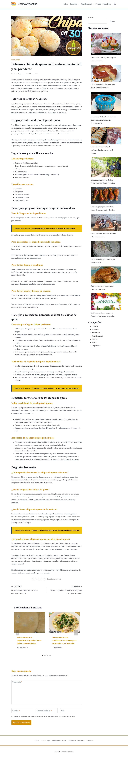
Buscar (90, 17)
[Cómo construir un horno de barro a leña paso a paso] (106, 222)
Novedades (107, 4)
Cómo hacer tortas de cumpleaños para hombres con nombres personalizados (103, 120)
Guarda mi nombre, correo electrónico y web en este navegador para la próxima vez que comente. (44, 716)
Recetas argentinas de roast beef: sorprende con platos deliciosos (66, 590)
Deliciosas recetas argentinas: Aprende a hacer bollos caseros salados (29, 640)
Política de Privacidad (76, 740)
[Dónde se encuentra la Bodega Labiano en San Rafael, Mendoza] (106, 167)
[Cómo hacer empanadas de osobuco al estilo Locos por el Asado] (106, 135)
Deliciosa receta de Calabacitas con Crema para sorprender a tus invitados (64, 640)
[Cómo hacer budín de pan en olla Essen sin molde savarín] (106, 73)
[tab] (42, 655)
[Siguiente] (76, 632)
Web (62, 711)
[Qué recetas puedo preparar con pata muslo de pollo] (106, 274)
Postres (98, 4)
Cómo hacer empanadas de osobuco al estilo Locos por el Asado (102, 150)
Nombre (16, 711)
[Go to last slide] (17, 632)
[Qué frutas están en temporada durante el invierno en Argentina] (106, 301)
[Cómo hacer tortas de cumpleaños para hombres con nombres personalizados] (106, 103)
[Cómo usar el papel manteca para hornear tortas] (106, 249)
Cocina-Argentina (19, 74)
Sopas (94, 342)
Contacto (90, 740)
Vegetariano (96, 346)
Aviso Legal (45, 740)
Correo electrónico (44, 711)
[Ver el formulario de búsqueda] (115, 4)
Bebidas (95, 326)
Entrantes (15, 60)
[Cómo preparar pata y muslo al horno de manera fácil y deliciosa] (106, 195)
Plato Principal (97, 336)
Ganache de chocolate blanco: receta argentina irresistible (24, 590)
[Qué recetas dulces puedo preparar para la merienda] (106, 44)
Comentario (17, 682)
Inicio (66, 4)
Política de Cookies (59, 740)
